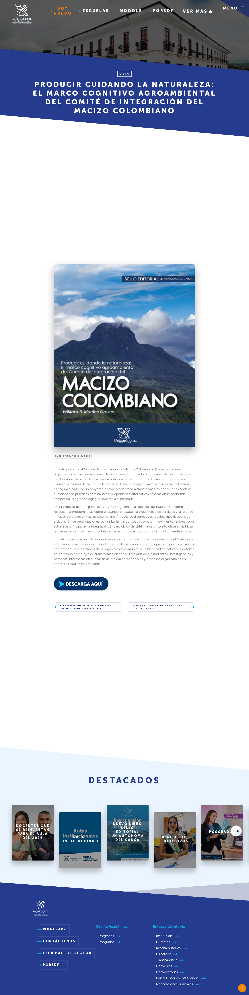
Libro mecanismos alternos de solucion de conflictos (85, 607)
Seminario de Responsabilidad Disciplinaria (157, 607)
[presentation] (236, 830)
